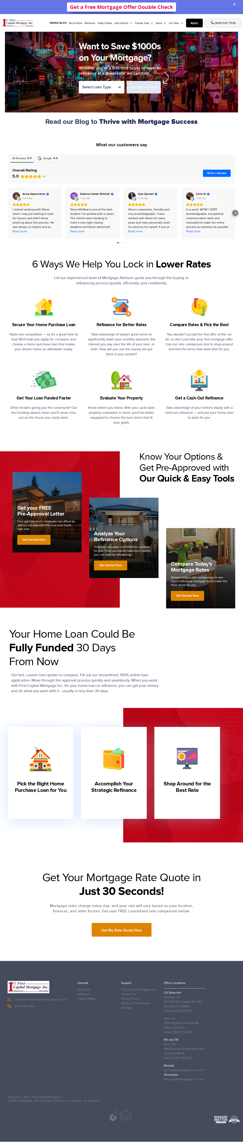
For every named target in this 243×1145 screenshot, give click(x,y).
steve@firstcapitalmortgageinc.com (40, 999)
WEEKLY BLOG (58, 23)
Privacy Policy (130, 999)
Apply (194, 23)
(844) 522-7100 (24, 1006)
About (159, 23)
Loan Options (121, 23)
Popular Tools (142, 23)
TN (97, 1100)
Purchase (84, 990)
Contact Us (128, 994)
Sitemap (126, 1008)
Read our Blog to (121, 121)
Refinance (89, 23)
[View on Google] (16, 196)
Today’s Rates (104, 23)
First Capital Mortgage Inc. (138, 990)
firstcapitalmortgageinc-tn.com (184, 1079)
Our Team (174, 23)
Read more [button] (20, 231)
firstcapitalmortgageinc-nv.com (184, 1070)
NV (90, 1100)
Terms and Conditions (135, 1003)
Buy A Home (75, 23)
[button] (8, 213)
